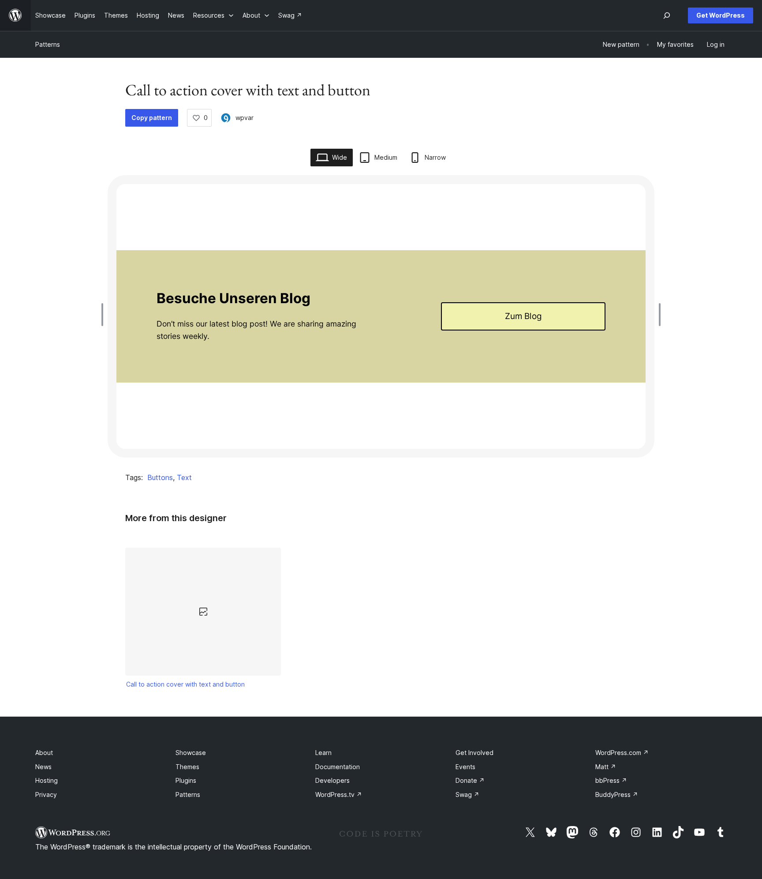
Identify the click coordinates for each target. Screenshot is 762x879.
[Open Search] (666, 15)
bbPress (611, 780)
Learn (323, 752)
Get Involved (474, 752)
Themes (187, 766)
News (43, 766)
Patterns (47, 44)
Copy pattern (151, 117)
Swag (467, 794)
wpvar (244, 117)
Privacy (46, 794)
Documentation (337, 766)
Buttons (160, 477)
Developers (332, 780)
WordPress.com (622, 752)
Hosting (46, 780)
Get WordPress (720, 15)
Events (465, 766)
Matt (605, 766)
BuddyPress (616, 794)
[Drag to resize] (104, 314)
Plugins (186, 780)
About (44, 752)
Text (184, 477)
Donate (470, 780)
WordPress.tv (338, 794)
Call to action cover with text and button (185, 684)
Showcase (191, 752)
